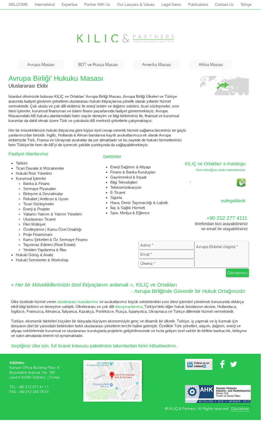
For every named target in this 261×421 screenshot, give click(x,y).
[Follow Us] (198, 364)
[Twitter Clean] (233, 364)
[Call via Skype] (206, 201)
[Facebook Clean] (222, 364)
